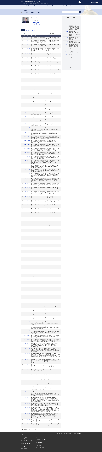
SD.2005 (28, 136)
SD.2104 (28, 287)
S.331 (25, 140)
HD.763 (28, 353)
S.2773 (25, 343)
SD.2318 (28, 212)
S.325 (25, 116)
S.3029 (66, 51)
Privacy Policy (38, 445)
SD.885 (28, 152)
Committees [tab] (28, 30)
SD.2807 (28, 44)
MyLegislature (38, 437)
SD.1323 (28, 200)
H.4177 (25, 391)
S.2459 (25, 339)
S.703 (25, 173)
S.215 (25, 112)
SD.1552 (28, 127)
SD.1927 (28, 221)
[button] (22, 12)
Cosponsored (28, 33)
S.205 (25, 69)
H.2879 (25, 353)
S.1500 (25, 250)
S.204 (25, 65)
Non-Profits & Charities (25, 445)
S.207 (25, 78)
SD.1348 (28, 326)
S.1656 (25, 257)
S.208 (25, 82)
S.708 (25, 196)
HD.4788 (28, 397)
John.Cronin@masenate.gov (37, 17)
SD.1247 (28, 208)
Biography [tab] (33, 30)
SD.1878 (28, 108)
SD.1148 (28, 196)
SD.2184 (28, 250)
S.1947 (25, 291)
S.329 (25, 132)
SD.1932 (28, 330)
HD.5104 (28, 413)
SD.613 (28, 165)
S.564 (25, 160)
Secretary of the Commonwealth (26, 440)
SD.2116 (28, 140)
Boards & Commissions (25, 443)
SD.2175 (28, 57)
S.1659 (25, 269)
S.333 (25, 148)
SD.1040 (28, 261)
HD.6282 (28, 48)
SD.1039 (28, 73)
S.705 (25, 183)
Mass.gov (22, 436)
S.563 (25, 156)
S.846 (25, 204)
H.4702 (25, 407)
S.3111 (66, 34)
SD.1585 (28, 269)
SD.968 (28, 191)
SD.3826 (28, 423)
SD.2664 (28, 40)
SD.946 (28, 236)
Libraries (22, 446)
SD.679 (28, 339)
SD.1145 (28, 82)
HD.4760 (28, 391)
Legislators (42, 5)
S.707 (25, 191)
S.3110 (25, 369)
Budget (35, 5)
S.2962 (66, 57)
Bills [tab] (22, 30)
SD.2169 (28, 291)
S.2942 (25, 364)
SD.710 (28, 69)
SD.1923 (28, 247)
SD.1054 (28, 78)
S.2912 (25, 359)
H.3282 (25, 374)
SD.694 (28, 178)
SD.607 (28, 335)
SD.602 (28, 61)
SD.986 (28, 257)
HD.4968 (28, 403)
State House (51, 8)
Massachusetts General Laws (41, 439)
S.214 (25, 108)
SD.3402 (28, 364)
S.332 (25, 144)
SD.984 (28, 116)
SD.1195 (28, 156)
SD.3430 (28, 343)
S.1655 (25, 253)
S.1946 (25, 287)
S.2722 (66, 41)
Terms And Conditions (40, 447)
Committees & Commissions (69, 5)
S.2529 (66, 61)
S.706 (25, 187)
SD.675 (28, 253)
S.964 (25, 217)
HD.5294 (28, 407)
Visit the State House (39, 442)
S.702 (25, 169)
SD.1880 (28, 112)
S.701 (25, 165)
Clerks (48, 5)
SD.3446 (28, 348)
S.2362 (25, 321)
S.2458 (25, 335)
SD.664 (28, 65)
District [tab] (38, 30)
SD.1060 (28, 317)
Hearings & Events (56, 5)
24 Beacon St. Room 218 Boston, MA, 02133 (36, 23)
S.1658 (25, 265)
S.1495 (25, 232)
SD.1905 (28, 132)
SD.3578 (28, 359)
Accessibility (38, 436)
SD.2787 (28, 419)
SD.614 (28, 169)
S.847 (25, 208)
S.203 (25, 61)
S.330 (25, 136)
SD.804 (28, 217)
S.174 (25, 57)
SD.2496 (28, 148)
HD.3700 (28, 374)
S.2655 (66, 44)
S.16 (66, 54)
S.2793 (25, 348)
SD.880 (28, 187)
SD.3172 (28, 369)
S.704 (25, 178)
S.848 (25, 212)
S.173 (25, 53)
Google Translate (24, 448)
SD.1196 (28, 265)
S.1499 (25, 247)
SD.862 (28, 183)
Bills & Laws (29, 5)
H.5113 (25, 413)
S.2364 (25, 330)
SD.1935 (28, 53)
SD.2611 (28, 37)
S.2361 (25, 317)
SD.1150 (28, 321)
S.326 (25, 119)
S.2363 (25, 326)
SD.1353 (28, 119)
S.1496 (25, 236)
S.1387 (25, 221)
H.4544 (25, 403)
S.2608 (66, 31)
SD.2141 (28, 144)
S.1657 (25, 261)
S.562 (25, 152)
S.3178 (66, 37)
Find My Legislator (39, 440)
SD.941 (28, 232)
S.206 (25, 73)
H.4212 (25, 397)
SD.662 (28, 173)
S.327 (25, 123)
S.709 (25, 200)
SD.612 (28, 204)
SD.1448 (28, 123)
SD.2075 (28, 160)
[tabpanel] (41, 232)
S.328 (25, 127)
